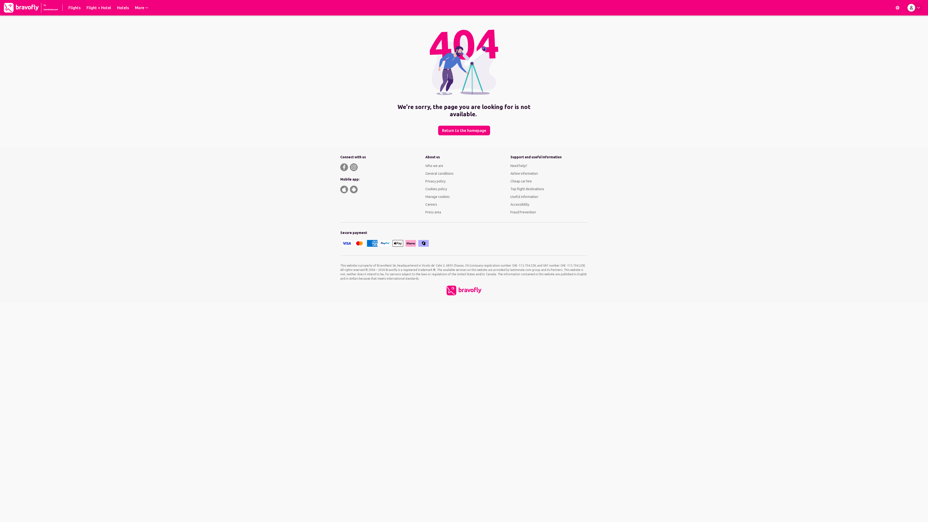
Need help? (518, 166)
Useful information (524, 197)
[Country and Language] (897, 8)
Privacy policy (435, 181)
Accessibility (519, 204)
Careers (431, 204)
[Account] (914, 8)
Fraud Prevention (523, 212)
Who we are (434, 166)
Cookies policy (436, 189)
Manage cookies (437, 197)
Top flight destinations (527, 189)
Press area (433, 212)
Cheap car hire (521, 181)
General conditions (439, 173)
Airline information (524, 173)
